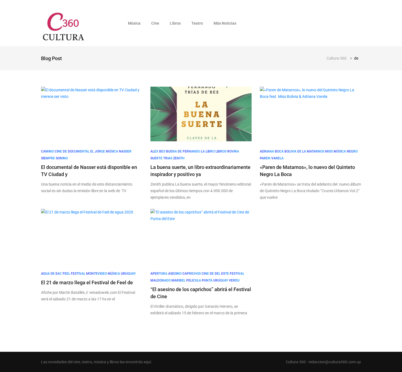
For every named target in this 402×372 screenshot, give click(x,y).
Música (134, 23)
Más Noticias (225, 23)
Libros (175, 23)
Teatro (197, 23)
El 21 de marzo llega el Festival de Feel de (87, 282)
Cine (155, 23)
